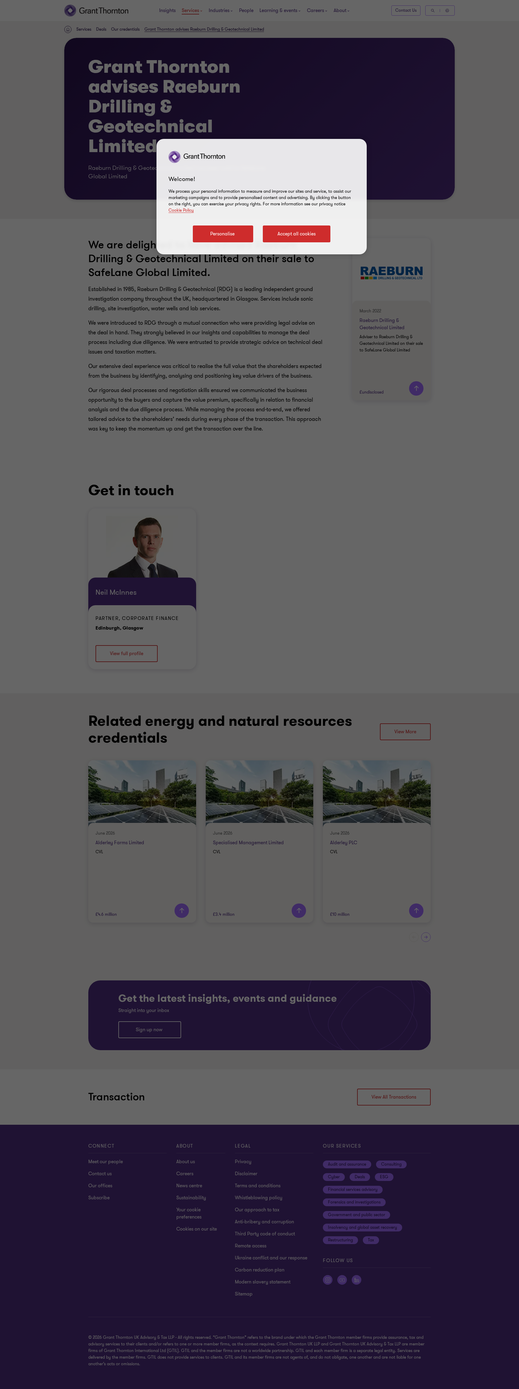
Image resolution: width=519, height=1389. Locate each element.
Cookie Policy (181, 210)
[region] (261, 196)
